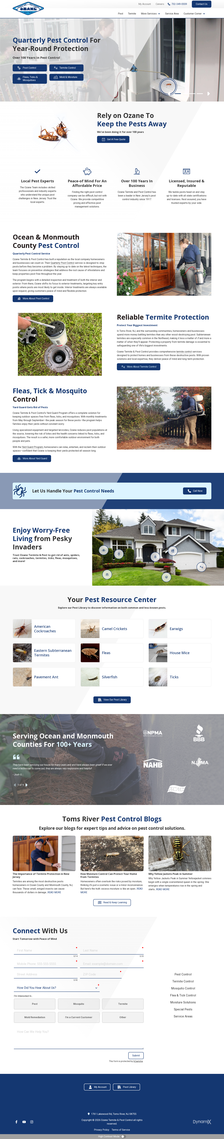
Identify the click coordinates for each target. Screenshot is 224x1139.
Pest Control (29, 67)
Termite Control (67, 67)
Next (208, 94)
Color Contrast (123, 1136)
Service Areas (183, 1016)
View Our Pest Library (115, 699)
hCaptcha (138, 1061)
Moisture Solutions (183, 1002)
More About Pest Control (36, 298)
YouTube (24, 1122)
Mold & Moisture (68, 77)
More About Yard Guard (35, 458)
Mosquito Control (183, 988)
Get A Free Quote (116, 139)
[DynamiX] (202, 1121)
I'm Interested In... (23, 996)
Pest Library (129, 1087)
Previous (169, 94)
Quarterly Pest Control (62, 262)
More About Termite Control (141, 366)
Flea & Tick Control (183, 995)
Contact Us (201, 4)
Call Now (198, 490)
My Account (100, 1087)
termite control (184, 351)
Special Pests (183, 1009)
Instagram (32, 1122)
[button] (151, 13)
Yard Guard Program (32, 447)
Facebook (16, 1122)
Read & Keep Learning (115, 902)
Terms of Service (121, 1129)
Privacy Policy (101, 1129)
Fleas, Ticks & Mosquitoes (30, 79)
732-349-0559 (179, 4)
